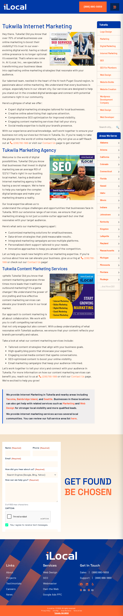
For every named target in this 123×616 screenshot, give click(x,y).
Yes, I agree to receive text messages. (29, 525)
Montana (104, 272)
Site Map (55, 611)
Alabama (104, 142)
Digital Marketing (108, 46)
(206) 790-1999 (21, 142)
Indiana (103, 207)
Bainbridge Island (27, 399)
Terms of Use (78, 611)
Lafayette (104, 236)
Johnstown (105, 214)
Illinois (103, 200)
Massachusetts (107, 250)
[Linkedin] (87, 584)
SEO (102, 60)
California (104, 157)
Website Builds (107, 82)
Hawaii (103, 186)
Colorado (104, 164)
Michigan (104, 257)
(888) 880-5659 (93, 6)
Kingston (104, 229)
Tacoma (10, 399)
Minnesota (105, 265)
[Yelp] (92, 584)
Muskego (104, 279)
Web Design (105, 75)
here (74, 418)
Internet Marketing (108, 53)
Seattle (48, 399)
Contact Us (49, 142)
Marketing (69, 403)
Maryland (104, 243)
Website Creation (108, 89)
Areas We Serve (66, 611)
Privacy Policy (45, 611)
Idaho (102, 193)
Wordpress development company (106, 99)
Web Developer (107, 117)
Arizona (103, 150)
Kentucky (104, 221)
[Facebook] (81, 584)
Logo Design (106, 31)
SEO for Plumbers (108, 67)
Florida (103, 178)
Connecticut (106, 171)
